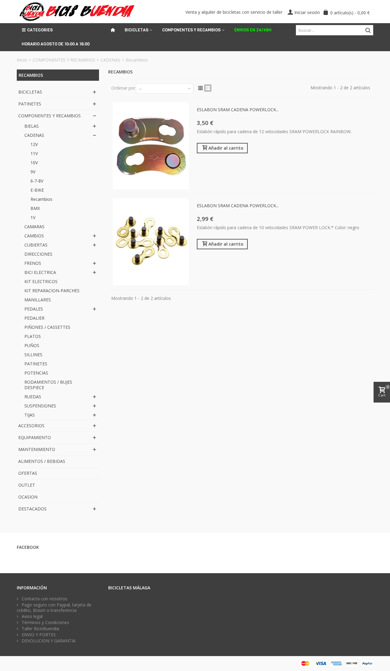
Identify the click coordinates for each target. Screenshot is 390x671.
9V (32, 172)
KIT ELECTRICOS (41, 281)
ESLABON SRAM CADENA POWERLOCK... (238, 109)
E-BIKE (37, 190)
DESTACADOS (32, 509)
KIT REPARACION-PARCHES (52, 290)
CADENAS (110, 60)
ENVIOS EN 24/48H (252, 30)
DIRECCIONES (38, 254)
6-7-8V (36, 181)
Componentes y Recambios (191, 30)
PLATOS (32, 336)
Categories (40, 30)
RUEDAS (32, 396)
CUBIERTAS (36, 245)
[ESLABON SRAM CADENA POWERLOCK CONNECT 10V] (151, 242)
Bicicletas (136, 30)
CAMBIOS (34, 236)
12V (34, 144)
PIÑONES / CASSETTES (47, 327)
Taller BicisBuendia (39, 628)
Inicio (22, 60)
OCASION (27, 497)
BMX (35, 208)
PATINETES (29, 104)
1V (32, 217)
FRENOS (32, 263)
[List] (207, 88)
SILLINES (33, 354)
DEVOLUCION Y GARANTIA (48, 641)
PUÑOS (31, 345)
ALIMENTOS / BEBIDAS (41, 461)
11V (34, 153)
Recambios (41, 199)
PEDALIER (34, 318)
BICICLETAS (30, 92)
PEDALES (33, 309)
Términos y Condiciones (44, 622)
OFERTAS (27, 473)
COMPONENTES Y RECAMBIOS (64, 60)
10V (34, 162)
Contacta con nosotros (43, 599)
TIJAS (29, 415)
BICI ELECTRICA (40, 272)
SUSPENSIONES (40, 406)
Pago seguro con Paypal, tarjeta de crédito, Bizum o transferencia (54, 607)
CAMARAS (34, 226)
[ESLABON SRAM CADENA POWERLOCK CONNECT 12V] (151, 146)
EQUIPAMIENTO (34, 437)
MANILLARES (37, 300)
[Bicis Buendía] (76, 11)
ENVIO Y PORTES (38, 634)
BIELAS (31, 126)
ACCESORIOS (31, 425)
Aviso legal (31, 616)
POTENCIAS (36, 373)
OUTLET (26, 485)
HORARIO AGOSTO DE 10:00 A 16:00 (56, 44)
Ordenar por (123, 88)
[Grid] (200, 88)
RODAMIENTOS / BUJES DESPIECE (48, 384)
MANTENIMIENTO (36, 449)
